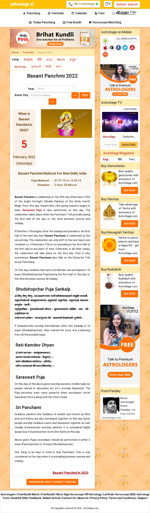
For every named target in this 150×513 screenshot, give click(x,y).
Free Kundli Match (28, 494)
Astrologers (8, 494)
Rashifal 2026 (19, 498)
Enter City (21, 95)
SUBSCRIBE (130, 109)
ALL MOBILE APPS (126, 38)
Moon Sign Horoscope (70, 494)
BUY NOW (129, 190)
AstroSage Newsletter (111, 136)
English (107, 159)
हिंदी (120, 159)
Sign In (120, 4)
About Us (83, 498)
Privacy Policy (99, 498)
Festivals (28, 52)
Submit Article (52, 498)
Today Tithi (126, 12)
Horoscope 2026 (125, 494)
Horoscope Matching (105, 22)
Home (15, 52)
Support (143, 498)
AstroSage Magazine (118, 153)
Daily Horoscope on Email (131, 136)
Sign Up (133, 4)
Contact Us (69, 498)
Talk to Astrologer (82, 4)
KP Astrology (93, 494)
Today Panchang (42, 22)
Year (31, 89)
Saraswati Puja (32, 210)
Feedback (35, 498)
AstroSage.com (91, 508)
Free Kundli (72, 22)
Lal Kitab (108, 494)
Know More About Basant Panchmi (52, 482)
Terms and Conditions (123, 498)
